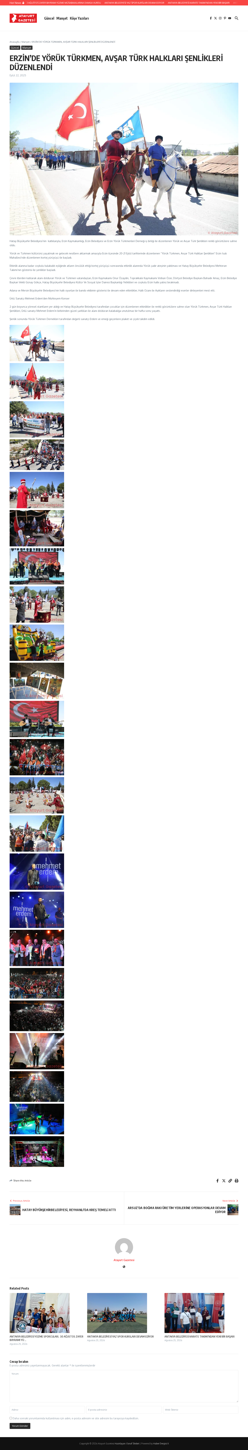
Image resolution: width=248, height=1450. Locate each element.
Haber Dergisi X (161, 1443)
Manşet (62, 18)
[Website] (124, 1266)
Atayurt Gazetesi (124, 1260)
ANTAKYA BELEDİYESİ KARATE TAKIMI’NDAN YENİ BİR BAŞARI (199, 1336)
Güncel (49, 18)
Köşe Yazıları (79, 18)
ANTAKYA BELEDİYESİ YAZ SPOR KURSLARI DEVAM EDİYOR (120, 1336)
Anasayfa (14, 41)
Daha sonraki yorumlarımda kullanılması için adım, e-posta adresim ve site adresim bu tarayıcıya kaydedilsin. (76, 1418)
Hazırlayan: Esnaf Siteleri (127, 1443)
